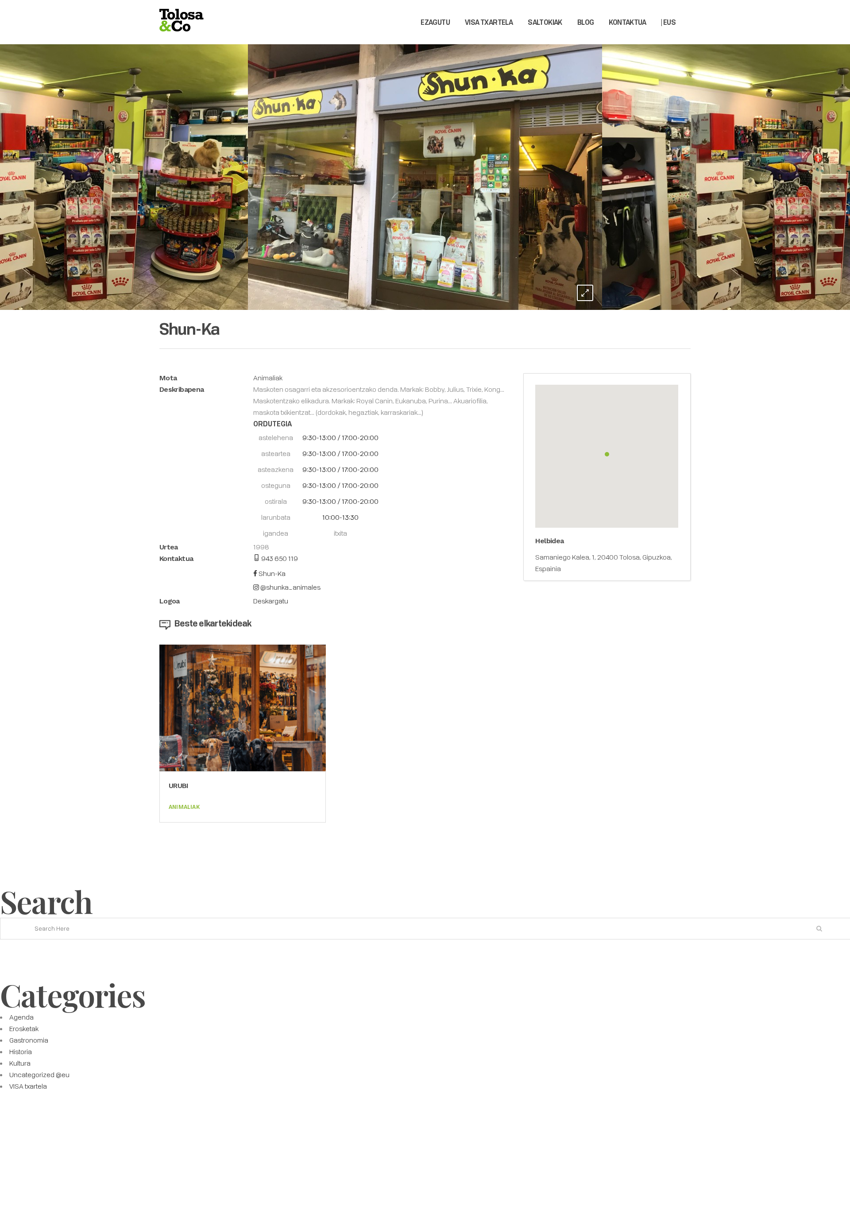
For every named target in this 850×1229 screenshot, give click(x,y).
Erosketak (24, 1028)
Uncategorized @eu (39, 1074)
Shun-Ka (271, 573)
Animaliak (267, 377)
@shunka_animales (290, 587)
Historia (20, 1051)
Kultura (20, 1063)
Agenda (21, 1017)
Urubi (179, 785)
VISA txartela (28, 1086)
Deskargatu (270, 600)
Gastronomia (28, 1040)
